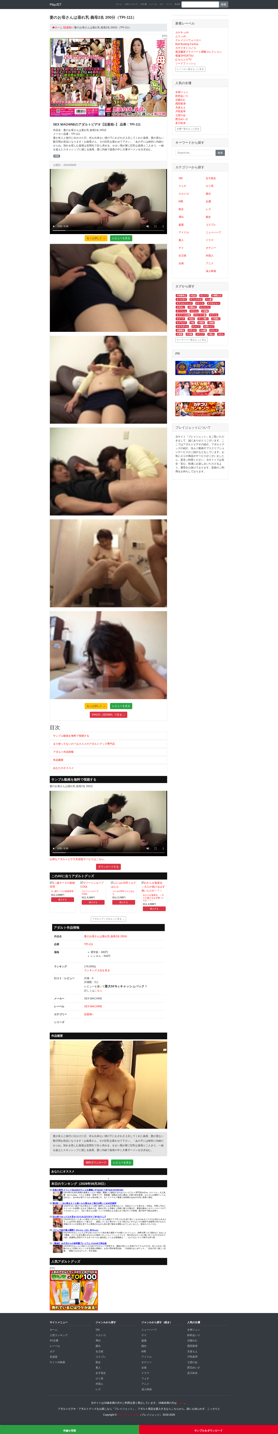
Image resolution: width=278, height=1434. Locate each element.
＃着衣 (201, 323)
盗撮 (181, 224)
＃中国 (189, 334)
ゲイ (181, 247)
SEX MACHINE (93, 1006)
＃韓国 (179, 334)
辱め (181, 217)
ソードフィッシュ (185, 63)
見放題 (177, 4)
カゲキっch (181, 32)
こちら (98, 990)
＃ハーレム (181, 311)
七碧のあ (180, 115)
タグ (161, 4)
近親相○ (88, 1014)
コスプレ (211, 224)
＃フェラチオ (196, 299)
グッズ (169, 4)
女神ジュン (181, 92)
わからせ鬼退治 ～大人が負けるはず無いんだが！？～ (153, 898)
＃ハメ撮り (203, 319)
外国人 (209, 255)
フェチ (182, 186)
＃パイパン (205, 307)
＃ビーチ (180, 319)
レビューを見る (121, 238)
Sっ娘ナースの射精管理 (62, 891)
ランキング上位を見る (97, 970)
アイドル (184, 232)
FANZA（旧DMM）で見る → (108, 714)
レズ (208, 209)
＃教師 (211, 323)
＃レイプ (204, 295)
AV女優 (143, 4)
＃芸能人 (216, 319)
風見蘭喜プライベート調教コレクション (198, 51)
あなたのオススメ (63, 768)
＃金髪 (203, 330)
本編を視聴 (69, 1430)
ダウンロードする (108, 866)
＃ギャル (194, 311)
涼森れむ (180, 99)
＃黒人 (211, 334)
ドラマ (209, 240)
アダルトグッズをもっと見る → (108, 919)
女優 (208, 201)
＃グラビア (181, 323)
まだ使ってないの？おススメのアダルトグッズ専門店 (84, 743)
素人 (181, 240)
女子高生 (101, 1373)
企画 (181, 263)
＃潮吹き (192, 307)
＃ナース (200, 303)
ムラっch (180, 36)
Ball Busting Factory (186, 44)
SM (180, 178)
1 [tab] (108, 1178)
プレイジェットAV (128, 1414)
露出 (208, 193)
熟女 (181, 209)
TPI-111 (88, 944)
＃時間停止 (181, 295)
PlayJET (55, 4)
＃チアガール (182, 326)
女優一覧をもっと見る (188, 128)
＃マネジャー (213, 303)
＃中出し (180, 307)
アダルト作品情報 (63, 752)
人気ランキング (131, 4)
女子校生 (211, 178)
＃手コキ (192, 330)
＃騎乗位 (180, 330)
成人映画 (211, 271)
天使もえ (180, 107)
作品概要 (58, 760)
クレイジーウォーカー (188, 40)
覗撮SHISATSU (184, 55)
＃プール (214, 315)
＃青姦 (205, 311)
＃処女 (191, 319)
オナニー (211, 247)
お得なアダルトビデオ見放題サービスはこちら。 (78, 859)
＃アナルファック (184, 303)
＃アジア (200, 334)
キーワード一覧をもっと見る (191, 339)
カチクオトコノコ (185, 48)
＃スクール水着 (183, 315)
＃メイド (196, 326)
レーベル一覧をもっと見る (190, 69)
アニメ (209, 263)
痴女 (208, 217)
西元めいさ (181, 119)
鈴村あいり (181, 96)
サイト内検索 (57, 1362)
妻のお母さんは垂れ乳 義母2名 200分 (105, 936)
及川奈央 (180, 123)
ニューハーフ (213, 232)
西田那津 (180, 103)
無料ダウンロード (96, 1162)
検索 (223, 4)
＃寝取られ (217, 295)
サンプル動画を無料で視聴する (71, 735)
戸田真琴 (180, 111)
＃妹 (192, 323)
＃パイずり (181, 299)
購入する (62, 899)
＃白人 (221, 334)
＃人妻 (209, 299)
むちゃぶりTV (183, 59)
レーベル (153, 4)
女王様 (182, 255)
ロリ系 (209, 186)
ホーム (119, 4)
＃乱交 (193, 295)
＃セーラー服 (200, 315)
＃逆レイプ (209, 326)
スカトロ (184, 193)
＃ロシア (214, 330)
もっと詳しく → (96, 238)
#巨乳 (56, 156)
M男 (181, 201)
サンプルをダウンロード (208, 1430)
